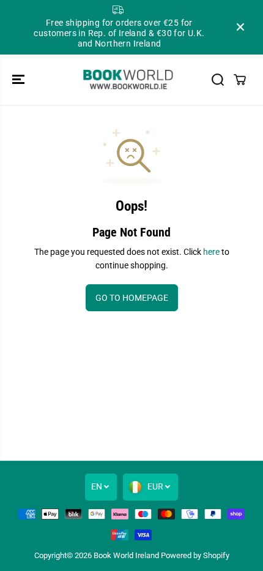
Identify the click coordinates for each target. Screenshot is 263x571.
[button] (19, 80)
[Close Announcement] (240, 27)
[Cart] (240, 80)
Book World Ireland (126, 555)
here (211, 252)
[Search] (218, 80)
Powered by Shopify (195, 555)
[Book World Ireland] (128, 80)
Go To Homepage (131, 298)
